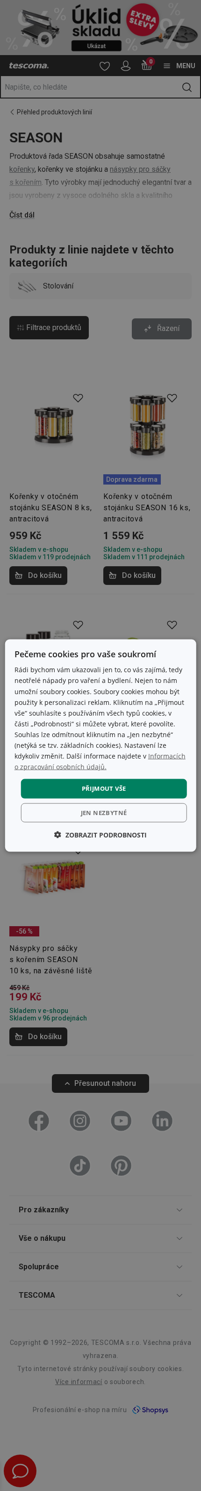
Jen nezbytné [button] (104, 812)
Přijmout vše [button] (104, 788)
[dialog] (100, 746)
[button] (100, 834)
